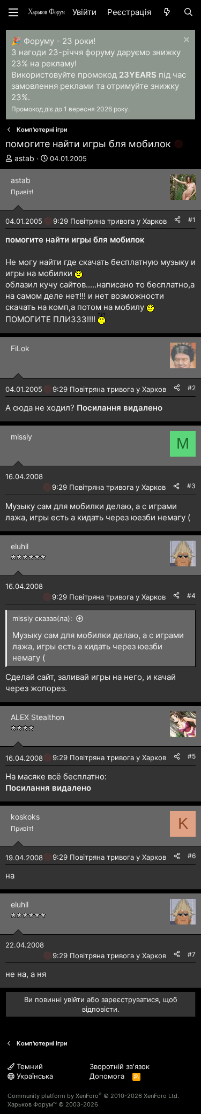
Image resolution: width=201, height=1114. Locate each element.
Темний (28, 1066)
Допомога (107, 1076)
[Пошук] (188, 12)
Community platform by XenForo (93, 1096)
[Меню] (13, 12)
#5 (192, 756)
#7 (192, 954)
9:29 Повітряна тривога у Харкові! (111, 221)
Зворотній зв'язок (120, 1066)
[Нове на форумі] (167, 12)
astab (24, 158)
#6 (192, 856)
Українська (33, 1076)
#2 (192, 388)
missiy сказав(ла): (42, 618)
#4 (191, 596)
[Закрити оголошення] (185, 41)
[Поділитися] (177, 220)
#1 (192, 220)
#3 (191, 486)
